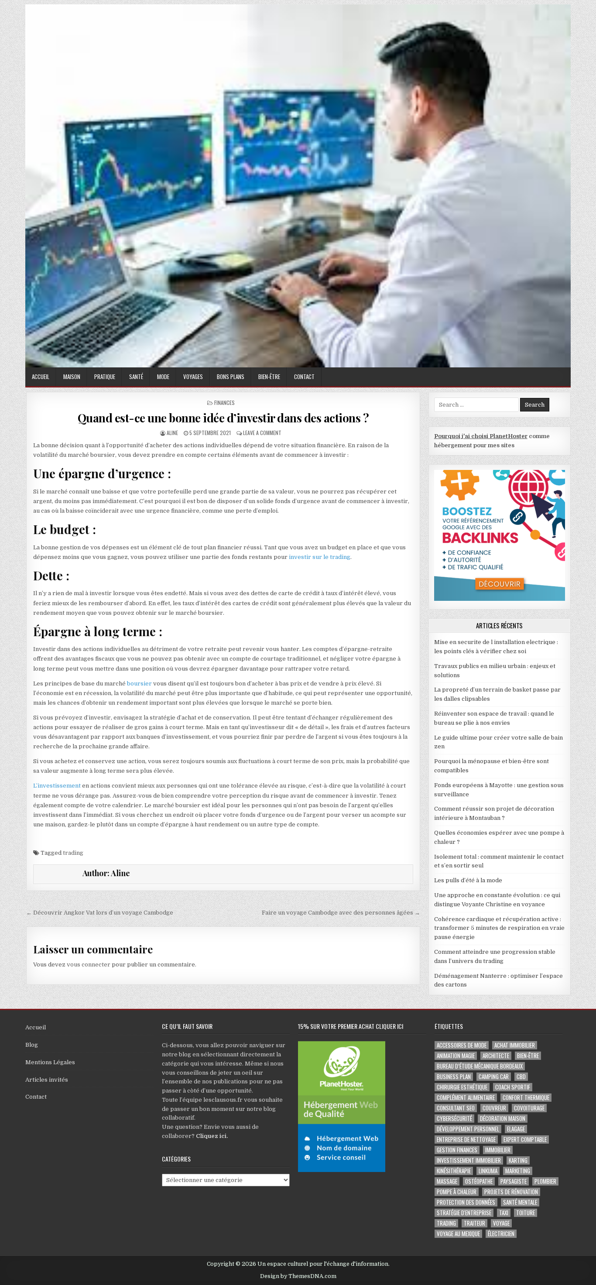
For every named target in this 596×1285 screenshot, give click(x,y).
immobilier (497, 1150)
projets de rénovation (511, 1192)
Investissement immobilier (469, 1160)
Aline (172, 432)
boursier (139, 683)
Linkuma (488, 1171)
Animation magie (456, 1056)
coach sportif (512, 1087)
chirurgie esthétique (462, 1087)
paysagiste (513, 1181)
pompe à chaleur (456, 1192)
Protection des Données (466, 1202)
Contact (304, 376)
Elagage (516, 1129)
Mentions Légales (50, 1062)
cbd (521, 1077)
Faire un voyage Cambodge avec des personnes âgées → (341, 912)
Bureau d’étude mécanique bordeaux (480, 1066)
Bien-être (269, 376)
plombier (545, 1181)
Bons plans (230, 376)
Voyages (193, 376)
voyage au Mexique (458, 1234)
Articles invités (46, 1079)
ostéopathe (479, 1181)
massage (447, 1181)
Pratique (104, 376)
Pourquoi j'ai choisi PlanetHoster (480, 436)
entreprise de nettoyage (466, 1139)
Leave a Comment (262, 432)
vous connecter (88, 964)
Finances (224, 402)
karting (518, 1160)
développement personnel (468, 1129)
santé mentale (520, 1202)
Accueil (40, 376)
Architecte (496, 1056)
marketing (517, 1171)
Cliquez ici (211, 1136)
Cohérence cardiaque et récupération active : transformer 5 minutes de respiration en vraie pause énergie (499, 928)
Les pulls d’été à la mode (468, 880)
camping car (494, 1077)
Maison (71, 376)
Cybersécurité (454, 1118)
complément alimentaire (466, 1097)
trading (73, 853)
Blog (31, 1045)
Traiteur (474, 1223)
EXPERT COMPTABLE (525, 1139)
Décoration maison (502, 1118)
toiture (525, 1213)
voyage (501, 1223)
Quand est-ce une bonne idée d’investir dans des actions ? (223, 417)
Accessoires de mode (461, 1045)
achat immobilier (514, 1045)
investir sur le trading (319, 557)
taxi (503, 1213)
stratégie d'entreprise (464, 1213)
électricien (501, 1234)
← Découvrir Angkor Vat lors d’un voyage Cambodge (99, 912)
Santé (136, 376)
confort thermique (526, 1097)
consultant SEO (456, 1108)
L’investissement (57, 785)
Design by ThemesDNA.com (298, 1276)
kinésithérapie (454, 1171)
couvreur (494, 1108)
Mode (163, 376)
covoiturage (529, 1108)
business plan (454, 1077)
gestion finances (457, 1150)
